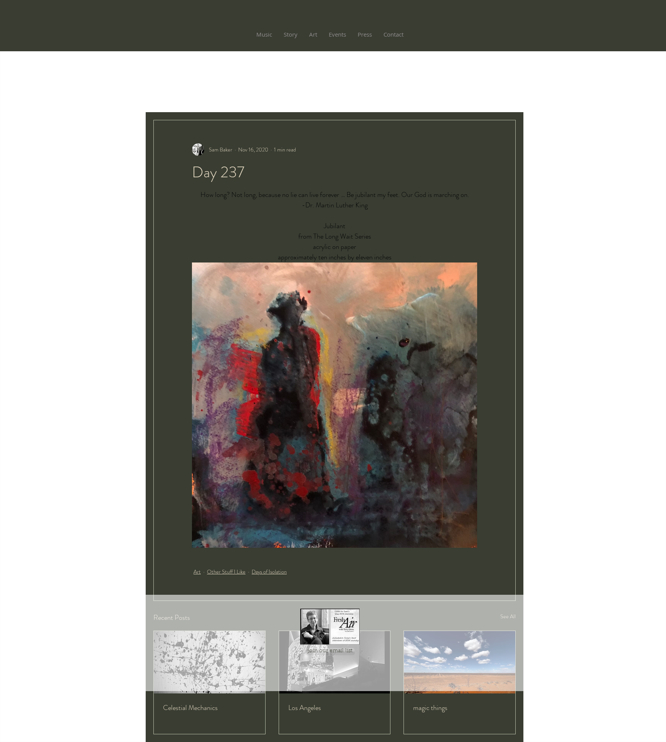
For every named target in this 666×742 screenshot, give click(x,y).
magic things (430, 708)
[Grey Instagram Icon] (330, 660)
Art (197, 571)
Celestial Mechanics (190, 708)
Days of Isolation (269, 571)
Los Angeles (304, 708)
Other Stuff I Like (226, 571)
